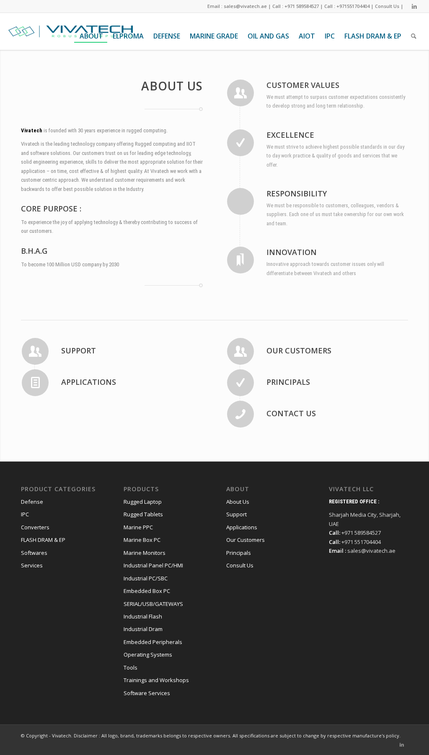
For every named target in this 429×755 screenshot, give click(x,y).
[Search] (413, 36)
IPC (25, 514)
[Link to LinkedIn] (414, 6)
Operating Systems (148, 654)
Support (78, 350)
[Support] (35, 351)
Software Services (147, 693)
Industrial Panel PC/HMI (153, 565)
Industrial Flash (143, 616)
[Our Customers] (240, 351)
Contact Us (291, 413)
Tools (130, 667)
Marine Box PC (142, 540)
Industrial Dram (143, 629)
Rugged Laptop (143, 501)
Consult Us (387, 6)
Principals (288, 382)
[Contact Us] (240, 414)
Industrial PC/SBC (146, 578)
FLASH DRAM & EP (43, 540)
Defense (32, 501)
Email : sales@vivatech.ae (237, 6)
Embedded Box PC (147, 591)
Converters (35, 527)
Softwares (34, 553)
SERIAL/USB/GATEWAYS (153, 604)
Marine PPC (138, 527)
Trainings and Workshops (156, 680)
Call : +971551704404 (347, 6)
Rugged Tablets (143, 514)
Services (32, 565)
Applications (88, 382)
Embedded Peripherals (153, 642)
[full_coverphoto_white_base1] (70, 31)
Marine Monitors (144, 553)
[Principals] (240, 382)
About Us (237, 501)
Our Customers (298, 350)
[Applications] (35, 382)
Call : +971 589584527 (295, 6)
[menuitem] (90, 36)
